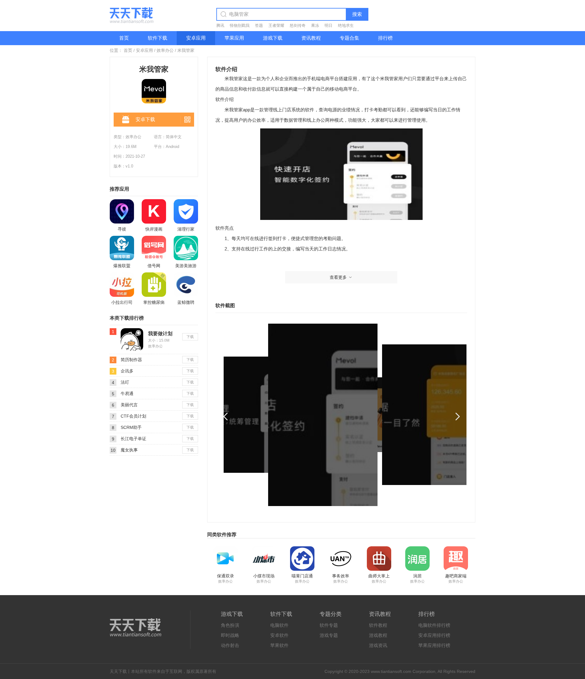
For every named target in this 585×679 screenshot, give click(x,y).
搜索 (357, 14)
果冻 (315, 25)
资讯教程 (311, 38)
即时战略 (230, 635)
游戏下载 (272, 38)
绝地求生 (346, 25)
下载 (190, 337)
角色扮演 (230, 625)
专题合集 (349, 38)
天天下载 (118, 671)
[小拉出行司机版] (122, 284)
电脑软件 (279, 625)
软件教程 (378, 625)
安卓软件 (279, 635)
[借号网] (154, 248)
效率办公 (165, 50)
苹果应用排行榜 (434, 645)
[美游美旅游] (186, 248)
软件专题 (329, 625)
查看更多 (338, 277)
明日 (328, 25)
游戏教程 (378, 635)
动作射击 (230, 645)
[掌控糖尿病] (154, 284)
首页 (124, 38)
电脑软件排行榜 (434, 625)
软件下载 (157, 38)
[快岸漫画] (154, 211)
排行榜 (385, 38)
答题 (259, 25)
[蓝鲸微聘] (186, 284)
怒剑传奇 (298, 25)
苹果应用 (234, 38)
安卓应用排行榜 (434, 635)
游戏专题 (329, 635)
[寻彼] (122, 211)
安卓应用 (196, 38)
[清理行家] (186, 211)
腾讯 (220, 25)
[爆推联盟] (122, 248)
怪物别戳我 (240, 25)
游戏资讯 (378, 645)
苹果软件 (279, 645)
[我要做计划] (132, 330)
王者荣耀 (276, 25)
